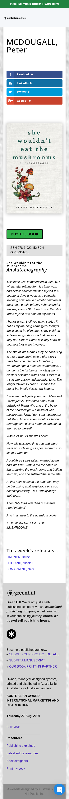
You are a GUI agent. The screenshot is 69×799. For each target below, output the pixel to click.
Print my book (16, 768)
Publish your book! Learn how (34, 4)
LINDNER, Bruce (18, 557)
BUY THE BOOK (25, 234)
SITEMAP (13, 727)
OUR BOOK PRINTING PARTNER (33, 666)
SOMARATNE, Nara (20, 569)
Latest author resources (22, 753)
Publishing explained (21, 745)
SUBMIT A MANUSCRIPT (27, 660)
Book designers (17, 761)
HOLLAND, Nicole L (20, 563)
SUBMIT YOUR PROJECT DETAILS (34, 654)
